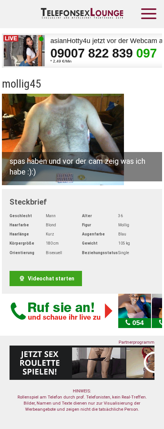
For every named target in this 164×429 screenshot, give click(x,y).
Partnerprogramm (136, 342)
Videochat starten (50, 278)
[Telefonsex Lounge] (82, 14)
